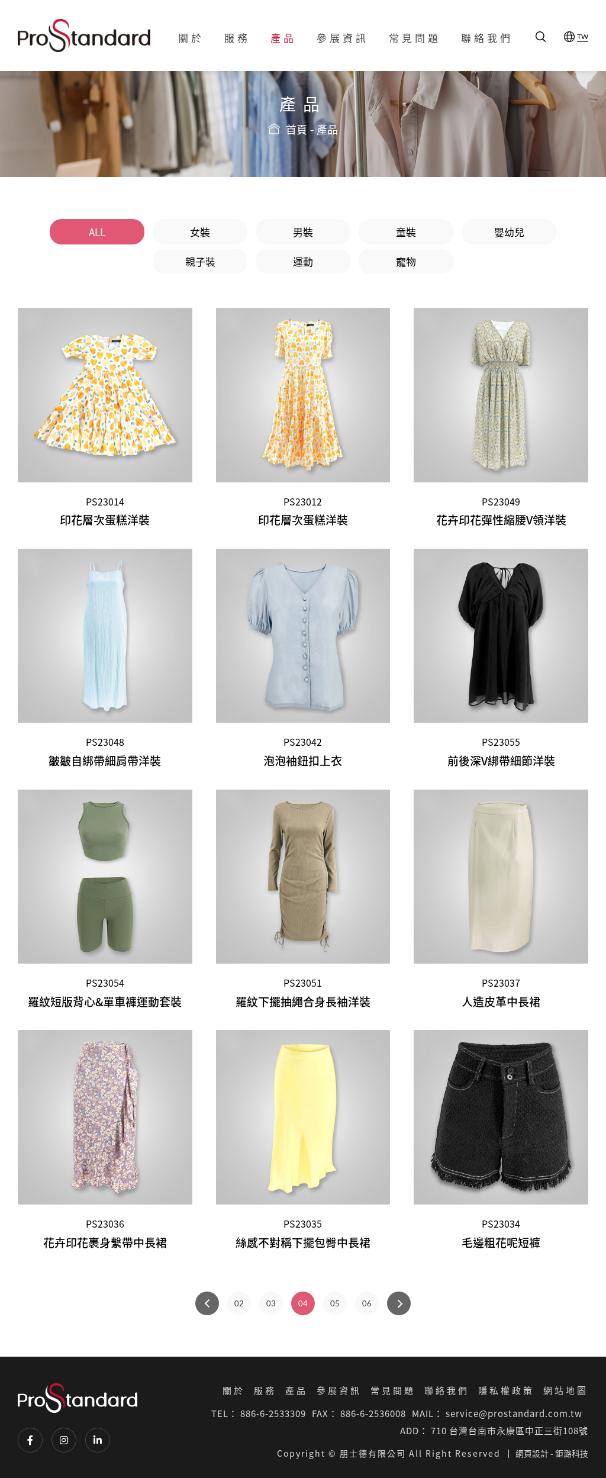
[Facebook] (30, 1440)
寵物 (406, 261)
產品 (283, 37)
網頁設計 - (534, 1453)
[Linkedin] (97, 1440)
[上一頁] (207, 1303)
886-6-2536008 (373, 1413)
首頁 (296, 129)
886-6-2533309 (273, 1413)
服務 (237, 37)
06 (367, 1303)
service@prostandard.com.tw (514, 1413)
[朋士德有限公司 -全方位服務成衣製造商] (84, 35)
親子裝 (200, 261)
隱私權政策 (506, 1390)
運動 (303, 261)
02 (239, 1303)
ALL (97, 231)
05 (335, 1303)
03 (271, 1303)
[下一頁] (399, 1303)
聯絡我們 (487, 37)
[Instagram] (63, 1440)
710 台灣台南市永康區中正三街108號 (509, 1430)
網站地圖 (565, 1390)
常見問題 (415, 37)
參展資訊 (343, 37)
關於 (191, 37)
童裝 (406, 231)
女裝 (200, 231)
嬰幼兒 (509, 231)
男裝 (303, 231)
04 (303, 1303)
